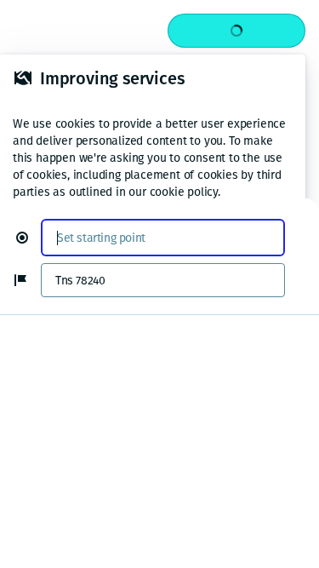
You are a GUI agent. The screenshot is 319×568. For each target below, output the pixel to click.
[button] (29, 238)
